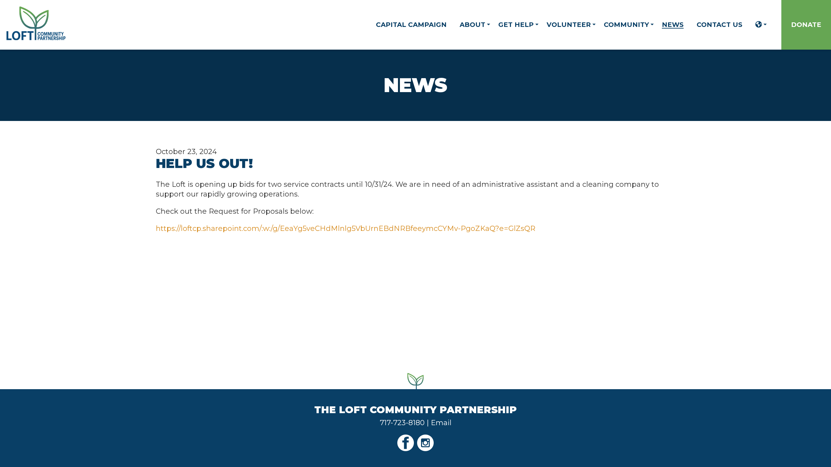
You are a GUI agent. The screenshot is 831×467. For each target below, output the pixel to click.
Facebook (405, 443)
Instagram (425, 443)
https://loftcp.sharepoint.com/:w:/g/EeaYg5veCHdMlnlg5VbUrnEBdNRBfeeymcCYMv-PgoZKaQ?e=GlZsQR (345, 228)
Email (441, 422)
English (758, 24)
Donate (806, 25)
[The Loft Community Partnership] (36, 37)
